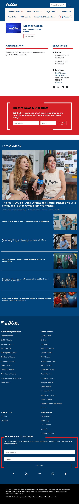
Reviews (44, 340)
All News (44, 408)
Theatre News (46, 336)
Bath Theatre (6, 348)
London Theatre (7, 336)
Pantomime (29, 36)
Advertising (45, 420)
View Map (58, 82)
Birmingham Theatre (8, 353)
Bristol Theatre (46, 365)
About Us (44, 429)
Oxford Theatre (46, 399)
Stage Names (45, 416)
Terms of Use (53, 497)
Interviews (44, 344)
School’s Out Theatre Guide (44, 17)
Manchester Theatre (8, 374)
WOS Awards (25, 17)
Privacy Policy (43, 497)
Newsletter (12, 17)
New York (4, 420)
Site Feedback (46, 425)
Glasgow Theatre (7, 344)
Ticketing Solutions (48, 433)
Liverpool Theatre (7, 370)
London (4, 416)
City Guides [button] (50, 12)
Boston (26, 32)
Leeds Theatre (6, 365)
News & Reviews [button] (33, 12)
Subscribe (62, 123)
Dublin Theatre (6, 340)
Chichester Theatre (8, 357)
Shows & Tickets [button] (14, 12)
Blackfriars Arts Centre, (32, 29)
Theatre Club (66, 12)
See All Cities (5, 382)
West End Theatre (47, 348)
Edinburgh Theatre (8, 361)
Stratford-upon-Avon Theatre (11, 378)
